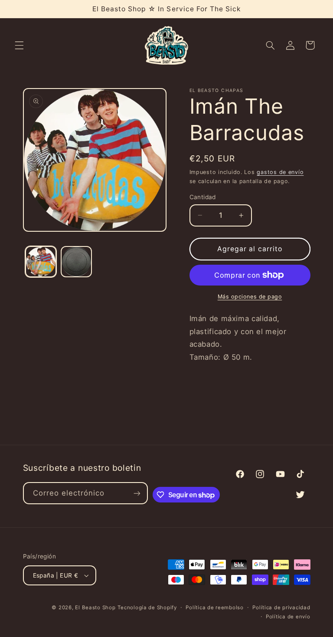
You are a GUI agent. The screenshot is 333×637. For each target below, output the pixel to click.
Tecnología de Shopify (147, 607)
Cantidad (202, 197)
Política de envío (288, 617)
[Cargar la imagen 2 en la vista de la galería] (76, 261)
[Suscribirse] (137, 493)
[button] (19, 45)
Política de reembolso (214, 607)
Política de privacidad (281, 607)
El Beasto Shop (95, 607)
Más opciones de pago (250, 296)
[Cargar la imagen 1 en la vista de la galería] (40, 261)
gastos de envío (280, 172)
